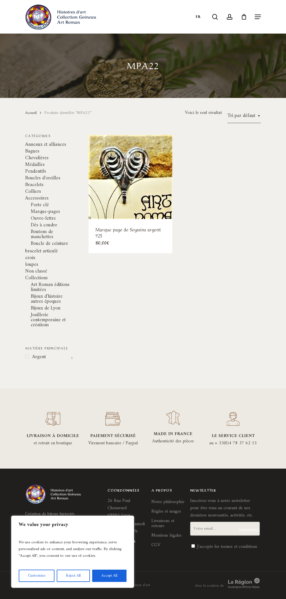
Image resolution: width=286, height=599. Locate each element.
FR (198, 17)
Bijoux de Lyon (45, 308)
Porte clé (40, 205)
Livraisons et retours (162, 523)
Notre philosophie (167, 501)
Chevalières (37, 158)
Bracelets (34, 184)
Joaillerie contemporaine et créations (48, 320)
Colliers (33, 191)
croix (30, 257)
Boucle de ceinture (49, 243)
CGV (155, 545)
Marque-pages (45, 211)
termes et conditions (239, 547)
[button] (258, 17)
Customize (36, 575)
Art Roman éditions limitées (50, 287)
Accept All (109, 575)
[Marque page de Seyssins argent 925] (130, 177)
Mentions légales (166, 535)
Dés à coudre (44, 225)
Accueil (31, 112)
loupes (31, 264)
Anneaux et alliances (45, 144)
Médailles (35, 164)
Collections (36, 278)
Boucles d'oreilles (42, 178)
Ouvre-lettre (43, 218)
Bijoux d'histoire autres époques (47, 299)
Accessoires (37, 198)
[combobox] (244, 116)
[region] (72, 552)
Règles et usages (166, 511)
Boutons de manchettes (42, 234)
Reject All (73, 575)
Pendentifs (35, 171)
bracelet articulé (41, 251)
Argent (39, 357)
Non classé (36, 271)
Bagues (32, 151)
